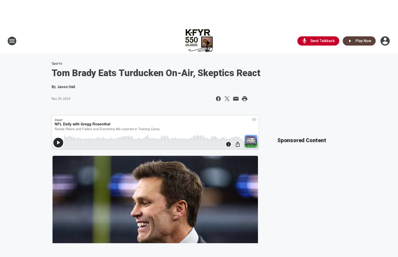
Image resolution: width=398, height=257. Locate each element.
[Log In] (385, 41)
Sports (57, 63)
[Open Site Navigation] (12, 41)
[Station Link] (199, 41)
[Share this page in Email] (236, 98)
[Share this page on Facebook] (218, 98)
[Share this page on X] (227, 98)
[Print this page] (244, 98)
